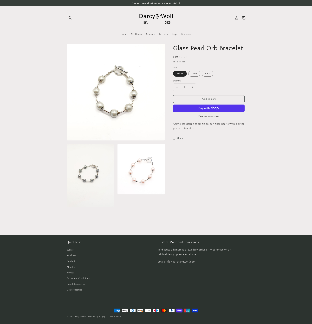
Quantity (177, 81)
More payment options (208, 116)
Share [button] (180, 138)
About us (71, 267)
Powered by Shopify (96, 316)
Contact (71, 261)
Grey (194, 73)
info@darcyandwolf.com (180, 261)
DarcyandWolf (80, 316)
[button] (70, 17)
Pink (207, 73)
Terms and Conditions (78, 278)
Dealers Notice (74, 290)
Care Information (76, 284)
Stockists (71, 255)
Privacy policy (115, 316)
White (179, 73)
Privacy (70, 272)
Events (70, 250)
